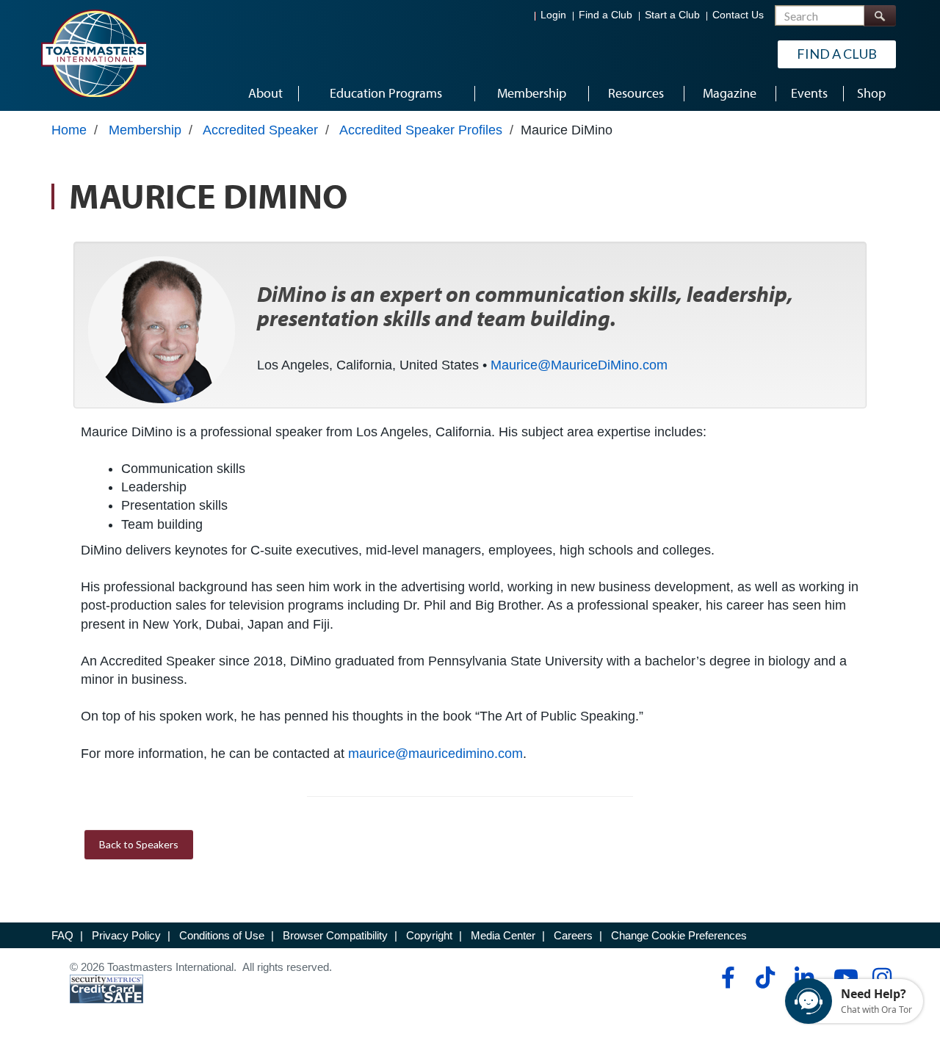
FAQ (62, 935)
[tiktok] (764, 977)
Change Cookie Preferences (679, 935)
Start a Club (672, 15)
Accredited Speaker (260, 130)
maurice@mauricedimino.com (435, 753)
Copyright (429, 935)
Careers (573, 935)
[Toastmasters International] (93, 53)
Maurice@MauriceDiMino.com (579, 365)
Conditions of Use (221, 935)
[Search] (880, 15)
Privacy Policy (126, 935)
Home (69, 130)
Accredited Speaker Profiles (420, 130)
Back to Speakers (138, 844)
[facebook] (725, 977)
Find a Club (605, 15)
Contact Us (738, 15)
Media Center (503, 935)
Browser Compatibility (335, 935)
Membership (145, 130)
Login (553, 15)
